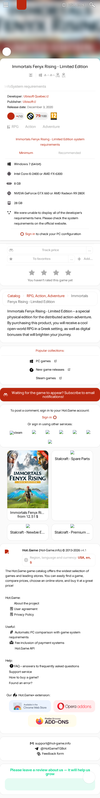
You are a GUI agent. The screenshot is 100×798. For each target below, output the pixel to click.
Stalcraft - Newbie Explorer (31, 532)
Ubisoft (28, 101)
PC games (43, 361)
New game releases (50, 369)
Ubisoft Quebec (35, 96)
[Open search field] (92, 5)
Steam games (46, 378)
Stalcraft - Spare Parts (72, 459)
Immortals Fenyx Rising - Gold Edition (40, 513)
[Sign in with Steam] (16, 433)
